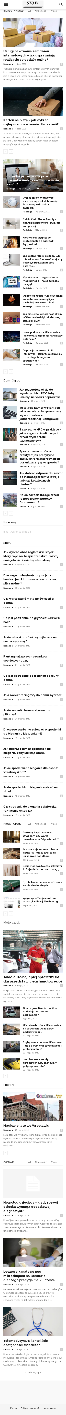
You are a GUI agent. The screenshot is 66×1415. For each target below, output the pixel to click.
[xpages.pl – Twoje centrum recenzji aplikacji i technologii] (11, 902)
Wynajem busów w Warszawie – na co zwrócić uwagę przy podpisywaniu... (42, 1028)
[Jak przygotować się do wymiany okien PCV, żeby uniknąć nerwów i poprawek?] (10, 394)
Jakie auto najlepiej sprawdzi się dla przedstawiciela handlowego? (32, 979)
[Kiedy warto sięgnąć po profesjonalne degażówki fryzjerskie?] (11, 242)
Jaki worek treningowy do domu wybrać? (32, 695)
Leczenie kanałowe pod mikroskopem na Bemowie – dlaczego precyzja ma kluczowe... (30, 1276)
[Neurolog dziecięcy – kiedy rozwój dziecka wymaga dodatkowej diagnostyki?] (33, 1183)
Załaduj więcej (32, 1372)
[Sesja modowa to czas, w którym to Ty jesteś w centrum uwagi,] (11, 870)
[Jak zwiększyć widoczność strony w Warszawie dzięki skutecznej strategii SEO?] (11, 318)
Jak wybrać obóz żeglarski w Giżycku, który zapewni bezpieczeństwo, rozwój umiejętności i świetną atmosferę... (30, 556)
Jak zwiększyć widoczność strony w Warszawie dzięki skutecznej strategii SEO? (42, 317)
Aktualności (41, 824)
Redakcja (8, 64)
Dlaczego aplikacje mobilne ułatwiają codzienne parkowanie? (40, 1011)
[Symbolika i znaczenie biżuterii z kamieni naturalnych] (11, 886)
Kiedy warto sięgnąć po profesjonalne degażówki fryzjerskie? (38, 241)
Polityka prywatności (30, 1408)
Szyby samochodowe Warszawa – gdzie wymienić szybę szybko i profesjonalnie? (42, 1045)
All (29, 824)
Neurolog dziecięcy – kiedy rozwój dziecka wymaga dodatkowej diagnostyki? (30, 1207)
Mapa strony (50, 1408)
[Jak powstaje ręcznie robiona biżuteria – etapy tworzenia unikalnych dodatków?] (11, 853)
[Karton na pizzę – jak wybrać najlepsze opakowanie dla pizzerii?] (33, 101)
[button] (5, 4)
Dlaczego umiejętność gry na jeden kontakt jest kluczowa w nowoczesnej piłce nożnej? (30, 579)
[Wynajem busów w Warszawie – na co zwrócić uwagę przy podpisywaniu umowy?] (11, 1029)
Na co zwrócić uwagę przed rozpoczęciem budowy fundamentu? (39, 498)
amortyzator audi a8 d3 (17, 531)
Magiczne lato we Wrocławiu (26, 1125)
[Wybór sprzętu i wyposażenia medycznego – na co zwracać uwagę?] (11, 281)
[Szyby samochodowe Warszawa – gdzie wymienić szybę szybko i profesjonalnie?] (11, 1046)
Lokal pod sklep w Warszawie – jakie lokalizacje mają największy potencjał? (43, 335)
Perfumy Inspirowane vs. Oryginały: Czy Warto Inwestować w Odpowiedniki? (41, 836)
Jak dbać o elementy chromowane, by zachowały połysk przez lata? (40, 1063)
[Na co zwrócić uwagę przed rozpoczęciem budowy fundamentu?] (10, 500)
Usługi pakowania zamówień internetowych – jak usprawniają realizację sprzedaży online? (29, 55)
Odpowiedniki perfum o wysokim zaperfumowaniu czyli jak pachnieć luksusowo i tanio (43, 299)
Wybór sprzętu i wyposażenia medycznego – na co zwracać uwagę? (41, 281)
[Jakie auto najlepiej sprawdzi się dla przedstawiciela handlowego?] (33, 951)
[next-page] (11, 151)
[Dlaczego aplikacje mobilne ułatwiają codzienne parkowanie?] (11, 1012)
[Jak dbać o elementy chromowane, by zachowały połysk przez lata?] (11, 1064)
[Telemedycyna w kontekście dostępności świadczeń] (33, 1321)
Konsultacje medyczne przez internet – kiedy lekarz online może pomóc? (32, 180)
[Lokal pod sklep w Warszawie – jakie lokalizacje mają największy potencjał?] (11, 336)
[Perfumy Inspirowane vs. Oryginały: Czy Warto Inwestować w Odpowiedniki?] (11, 837)
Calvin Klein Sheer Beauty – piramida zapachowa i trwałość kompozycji (41, 222)
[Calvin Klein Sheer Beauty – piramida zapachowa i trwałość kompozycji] (11, 223)
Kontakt (14, 1408)
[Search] (61, 4)
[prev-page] (5, 151)
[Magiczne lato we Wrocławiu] (33, 1106)
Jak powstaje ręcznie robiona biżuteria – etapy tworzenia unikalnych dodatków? (40, 852)
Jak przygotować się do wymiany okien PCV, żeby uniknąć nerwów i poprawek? (40, 393)
